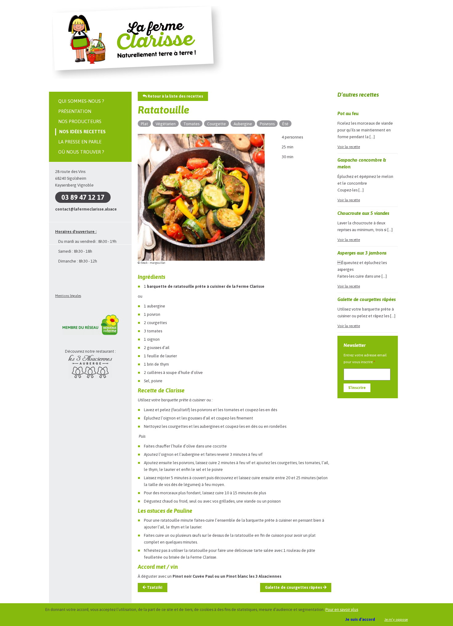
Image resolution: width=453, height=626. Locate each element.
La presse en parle (79, 141)
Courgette (216, 124)
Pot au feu (347, 113)
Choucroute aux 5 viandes (363, 213)
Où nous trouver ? (81, 151)
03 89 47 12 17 (82, 197)
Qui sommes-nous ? (81, 101)
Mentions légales (68, 296)
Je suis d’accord (360, 619)
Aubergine (243, 124)
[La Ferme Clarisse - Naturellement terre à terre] (137, 77)
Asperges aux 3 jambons (361, 252)
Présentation (74, 111)
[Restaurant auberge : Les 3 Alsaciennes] (90, 377)
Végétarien (166, 124)
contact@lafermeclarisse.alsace (86, 209)
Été (285, 124)
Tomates (191, 124)
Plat (144, 124)
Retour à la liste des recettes (175, 96)
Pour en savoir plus (341, 609)
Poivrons (267, 124)
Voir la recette (348, 147)
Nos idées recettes (82, 131)
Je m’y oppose (396, 619)
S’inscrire (357, 387)
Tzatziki (154, 587)
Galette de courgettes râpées (294, 587)
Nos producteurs (79, 121)
